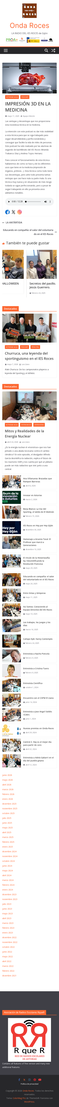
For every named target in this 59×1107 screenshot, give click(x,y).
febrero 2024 (8, 884)
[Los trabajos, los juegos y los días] (11, 626)
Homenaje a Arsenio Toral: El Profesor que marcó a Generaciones (37, 542)
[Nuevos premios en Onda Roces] (11, 730)
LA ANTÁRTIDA (14, 222)
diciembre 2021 (9, 975)
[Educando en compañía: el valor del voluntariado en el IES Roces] (11, 580)
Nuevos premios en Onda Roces (38, 728)
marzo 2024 (7, 880)
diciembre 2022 (9, 937)
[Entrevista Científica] (11, 685)
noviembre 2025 (9, 808)
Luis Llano (25, 364)
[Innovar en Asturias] (11, 497)
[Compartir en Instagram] (19, 212)
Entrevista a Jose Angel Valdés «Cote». (37, 713)
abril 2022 (6, 961)
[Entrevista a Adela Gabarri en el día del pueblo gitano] (11, 761)
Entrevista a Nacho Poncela (36, 653)
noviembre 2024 (9, 856)
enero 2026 (7, 799)
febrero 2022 (8, 970)
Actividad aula (12, 97)
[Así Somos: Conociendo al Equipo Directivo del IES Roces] (11, 610)
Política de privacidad (29, 1084)
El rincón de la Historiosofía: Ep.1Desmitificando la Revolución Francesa (36, 560)
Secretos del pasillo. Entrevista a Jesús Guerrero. (31, 285)
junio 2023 (7, 908)
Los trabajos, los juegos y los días (36, 624)
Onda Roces (29, 25)
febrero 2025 (8, 842)
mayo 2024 (7, 870)
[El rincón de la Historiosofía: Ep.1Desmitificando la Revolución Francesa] (11, 563)
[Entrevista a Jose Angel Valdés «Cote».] (11, 715)
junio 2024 (7, 865)
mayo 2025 (7, 827)
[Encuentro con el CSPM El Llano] (11, 700)
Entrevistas (39, 425)
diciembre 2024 (9, 851)
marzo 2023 (7, 923)
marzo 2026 (7, 789)
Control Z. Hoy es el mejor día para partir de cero (37, 743)
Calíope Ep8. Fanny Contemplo (37, 639)
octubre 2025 (8, 813)
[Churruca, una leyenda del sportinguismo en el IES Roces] (29, 328)
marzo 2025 (7, 837)
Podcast (24, 97)
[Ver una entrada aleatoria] (53, 50)
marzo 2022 (7, 966)
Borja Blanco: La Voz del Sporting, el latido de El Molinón (38, 510)
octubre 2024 (8, 861)
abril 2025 (6, 832)
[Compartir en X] (13, 212)
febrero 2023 (8, 927)
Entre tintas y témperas (34, 593)
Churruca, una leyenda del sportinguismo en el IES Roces (29, 356)
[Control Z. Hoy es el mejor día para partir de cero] (11, 746)
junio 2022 (7, 951)
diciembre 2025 (9, 803)
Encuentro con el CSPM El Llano (38, 698)
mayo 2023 (7, 913)
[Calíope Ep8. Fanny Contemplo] (11, 641)
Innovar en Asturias (32, 495)
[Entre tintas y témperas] (11, 595)
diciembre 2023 (9, 894)
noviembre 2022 (9, 942)
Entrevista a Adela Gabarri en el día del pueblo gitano (38, 759)
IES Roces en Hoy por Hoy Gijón (38, 525)
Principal (35, 347)
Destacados (26, 425)
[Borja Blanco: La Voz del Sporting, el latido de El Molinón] (11, 513)
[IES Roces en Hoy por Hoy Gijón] (11, 527)
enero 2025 (7, 846)
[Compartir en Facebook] (7, 212)
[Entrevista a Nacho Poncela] (11, 655)
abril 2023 (6, 918)
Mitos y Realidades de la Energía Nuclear (24, 433)
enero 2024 (7, 889)
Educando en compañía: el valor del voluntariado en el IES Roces (28, 232)
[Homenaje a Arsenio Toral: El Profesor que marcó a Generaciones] (11, 544)
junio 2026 (7, 775)
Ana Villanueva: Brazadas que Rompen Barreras (37, 480)
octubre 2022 (8, 947)
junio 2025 (7, 822)
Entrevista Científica (32, 683)
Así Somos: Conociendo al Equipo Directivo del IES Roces (38, 608)
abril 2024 (6, 875)
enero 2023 (7, 932)
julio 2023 (6, 904)
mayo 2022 (7, 956)
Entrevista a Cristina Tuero (36, 668)
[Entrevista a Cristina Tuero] (11, 670)
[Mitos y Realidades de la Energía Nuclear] (29, 405)
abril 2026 (6, 784)
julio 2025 (6, 818)
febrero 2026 (8, 794)
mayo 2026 (7, 779)
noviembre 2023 (9, 899)
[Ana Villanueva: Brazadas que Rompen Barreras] (11, 482)
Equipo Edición (29, 116)
